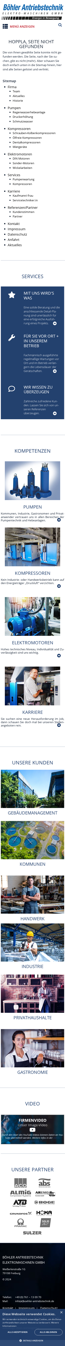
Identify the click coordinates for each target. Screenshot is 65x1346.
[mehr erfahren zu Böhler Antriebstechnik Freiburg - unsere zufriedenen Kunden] (54, 413)
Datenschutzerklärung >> (41, 1139)
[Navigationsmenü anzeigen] (3, 25)
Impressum (27, 1308)
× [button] (61, 1312)
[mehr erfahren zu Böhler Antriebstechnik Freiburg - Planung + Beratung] (54, 323)
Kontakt (7, 1308)
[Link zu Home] (32, 11)
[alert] (32, 1327)
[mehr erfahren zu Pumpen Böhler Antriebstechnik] (58, 520)
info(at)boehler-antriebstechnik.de (34, 1301)
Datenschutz (49, 1308)
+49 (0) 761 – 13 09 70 (28, 1297)
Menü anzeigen (22, 26)
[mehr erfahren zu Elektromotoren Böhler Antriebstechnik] (58, 655)
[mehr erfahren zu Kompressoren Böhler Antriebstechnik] (58, 586)
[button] (32, 1340)
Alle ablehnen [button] (48, 1332)
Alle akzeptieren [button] (18, 1332)
